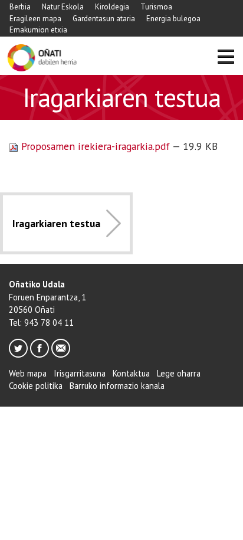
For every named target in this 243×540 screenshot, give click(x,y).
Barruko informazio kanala (117, 385)
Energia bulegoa (173, 19)
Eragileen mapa (35, 19)
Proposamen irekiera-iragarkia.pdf (95, 146)
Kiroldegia (112, 7)
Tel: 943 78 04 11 (41, 322)
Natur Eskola (63, 7)
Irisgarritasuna (80, 373)
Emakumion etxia (38, 30)
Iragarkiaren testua (56, 223)
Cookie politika (36, 385)
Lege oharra (179, 373)
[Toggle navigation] (225, 58)
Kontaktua (131, 373)
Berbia (20, 7)
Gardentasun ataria (104, 19)
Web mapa (28, 373)
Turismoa (156, 7)
